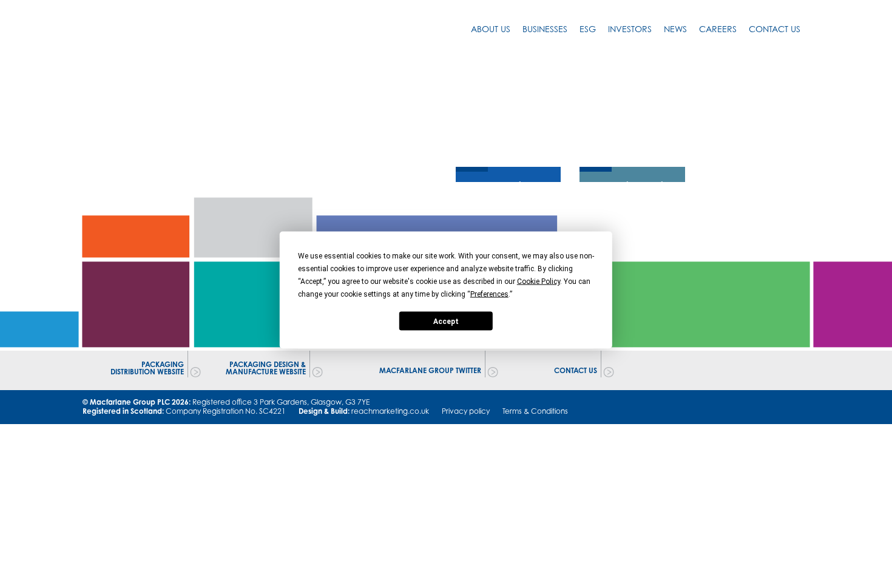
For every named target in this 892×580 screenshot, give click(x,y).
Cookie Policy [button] (538, 281)
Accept (446, 321)
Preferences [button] (489, 294)
